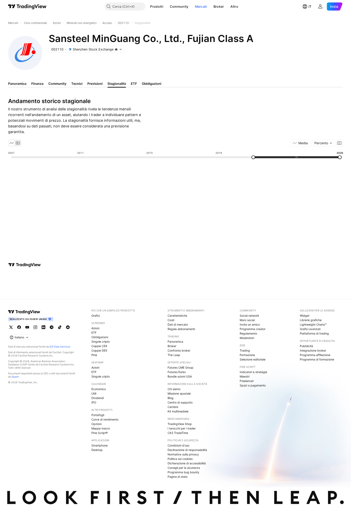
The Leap (174, 355)
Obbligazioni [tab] (151, 84)
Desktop (97, 450)
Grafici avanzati (310, 329)
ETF (93, 332)
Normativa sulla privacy (183, 454)
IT (310, 6)
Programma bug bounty (183, 472)
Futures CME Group (180, 367)
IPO (93, 402)
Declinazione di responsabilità (187, 450)
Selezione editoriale (252, 359)
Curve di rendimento (104, 419)
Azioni (95, 328)
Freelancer (247, 381)
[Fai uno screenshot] (339, 143)
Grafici (95, 315)
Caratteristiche (177, 315)
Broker (218, 6)
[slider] (253, 157)
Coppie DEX (99, 350)
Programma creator (252, 329)
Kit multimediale (178, 411)
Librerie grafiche (311, 320)
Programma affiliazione (315, 355)
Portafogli (97, 415)
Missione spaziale (179, 393)
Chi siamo (174, 389)
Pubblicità (306, 346)
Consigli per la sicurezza (184, 467)
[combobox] (323, 143)
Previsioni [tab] (95, 84)
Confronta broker (179, 350)
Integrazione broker (313, 350)
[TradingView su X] (11, 327)
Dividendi (97, 398)
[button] (166, 6)
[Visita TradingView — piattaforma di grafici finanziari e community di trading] (24, 265)
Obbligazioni (99, 337)
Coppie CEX (99, 346)
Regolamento (248, 333)
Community (179, 6)
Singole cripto (100, 341)
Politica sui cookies (180, 459)
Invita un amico (250, 324)
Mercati (201, 6)
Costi (171, 320)
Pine (94, 355)
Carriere (173, 407)
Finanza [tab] (37, 84)
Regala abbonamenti (181, 329)
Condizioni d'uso (178, 445)
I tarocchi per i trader (182, 428)
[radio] (11, 143)
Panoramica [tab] (17, 84)
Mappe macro (100, 428)
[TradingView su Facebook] (19, 327)
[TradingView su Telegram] (51, 327)
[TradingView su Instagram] (35, 327)
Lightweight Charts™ (313, 324)
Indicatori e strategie (253, 372)
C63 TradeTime (178, 433)
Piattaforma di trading (314, 333)
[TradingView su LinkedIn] (43, 327)
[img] (116, 49)
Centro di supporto (180, 402)
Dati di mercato (178, 324)
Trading (245, 350)
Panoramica (175, 341)
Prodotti (156, 6)
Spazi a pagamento (253, 385)
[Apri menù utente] (320, 6)
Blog (170, 398)
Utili (93, 393)
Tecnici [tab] (76, 84)
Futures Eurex (177, 372)
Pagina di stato (177, 476)
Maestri (244, 376)
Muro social (247, 320)
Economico (98, 389)
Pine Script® (99, 433)
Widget (304, 315)
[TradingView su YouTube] (27, 327)
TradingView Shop (180, 424)
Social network (249, 315)
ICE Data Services (60, 346)
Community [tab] (57, 84)
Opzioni (96, 424)
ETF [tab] (134, 84)
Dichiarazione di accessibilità (187, 463)
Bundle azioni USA (180, 376)
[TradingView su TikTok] (60, 327)
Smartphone (99, 445)
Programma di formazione (317, 359)
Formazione (247, 355)
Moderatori (247, 338)
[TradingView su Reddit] (68, 327)
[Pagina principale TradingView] (27, 6)
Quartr (15, 376)
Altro (234, 6)
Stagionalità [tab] (116, 84)
